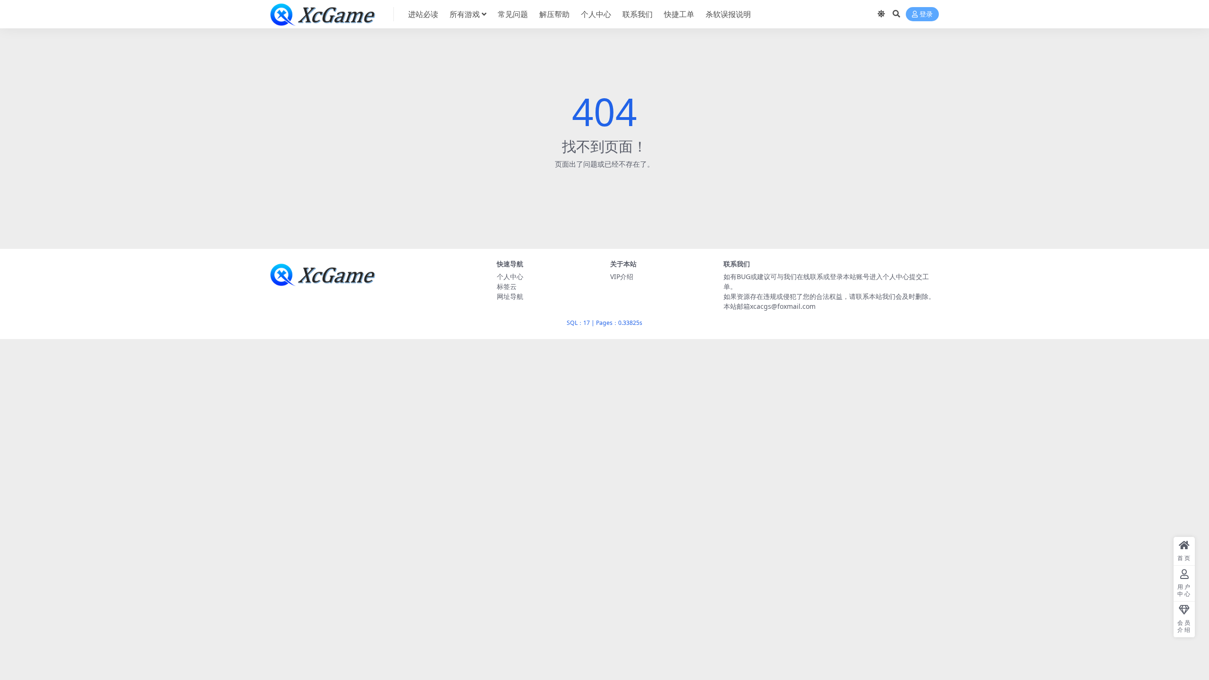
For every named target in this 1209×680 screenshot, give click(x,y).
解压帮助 (554, 14)
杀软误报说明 (728, 14)
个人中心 (596, 14)
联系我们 (637, 14)
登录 (926, 14)
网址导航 (510, 296)
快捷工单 (679, 14)
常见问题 (513, 14)
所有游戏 (465, 14)
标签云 (507, 286)
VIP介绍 (621, 276)
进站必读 (423, 14)
